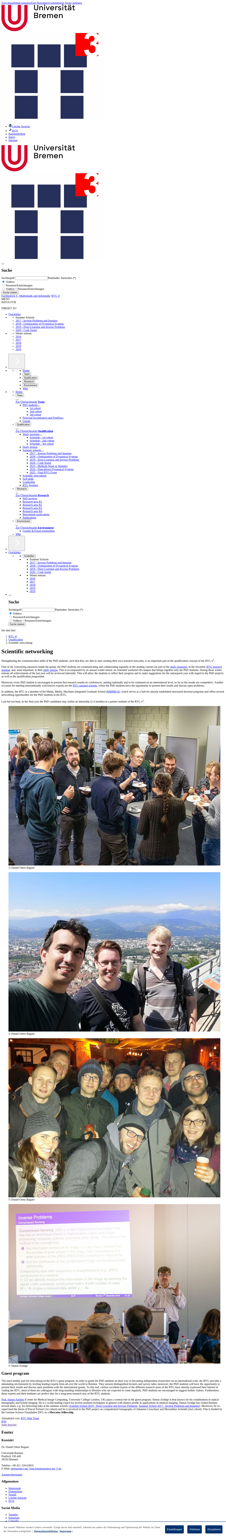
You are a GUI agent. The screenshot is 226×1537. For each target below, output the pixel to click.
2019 (18, 346)
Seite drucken (9, 1424)
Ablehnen (194, 1529)
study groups (50, 670)
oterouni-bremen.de (36, 1468)
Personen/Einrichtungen (18, 285)
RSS (4, 1421)
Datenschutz (15, 1491)
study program (178, 666)
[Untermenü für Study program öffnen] (40, 435)
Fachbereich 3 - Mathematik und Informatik (25, 295)
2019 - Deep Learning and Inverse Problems (40, 326)
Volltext (9, 281)
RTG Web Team (30, 1418)
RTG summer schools (85, 685)
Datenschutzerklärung (46, 1531)
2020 (18, 349)
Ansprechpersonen (11, 1474)
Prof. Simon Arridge (12, 1399)
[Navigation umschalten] (2, 263)
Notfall (12, 1494)
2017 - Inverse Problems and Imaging (36, 320)
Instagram (13, 1517)
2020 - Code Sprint (26, 330)
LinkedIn (13, 1520)
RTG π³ (55, 295)
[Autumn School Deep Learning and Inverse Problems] (114, 864)
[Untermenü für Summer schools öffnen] (42, 451)
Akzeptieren (214, 1529)
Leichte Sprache (17, 1497)
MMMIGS (113, 691)
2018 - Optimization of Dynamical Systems (40, 323)
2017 (18, 339)
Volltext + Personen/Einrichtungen (24, 288)
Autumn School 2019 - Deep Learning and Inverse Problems (103, 1405)
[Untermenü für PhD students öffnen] (38, 406)
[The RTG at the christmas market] (114, 1196)
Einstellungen (174, 1529)
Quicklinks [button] (14, 552)
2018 (18, 342)
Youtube (13, 1514)
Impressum (14, 1488)
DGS (11, 1500)
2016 (18, 336)
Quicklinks (14, 314)
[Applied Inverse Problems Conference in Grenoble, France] (114, 1030)
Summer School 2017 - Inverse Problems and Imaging (169, 1405)
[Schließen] (17, 399)
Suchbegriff (8, 277)
